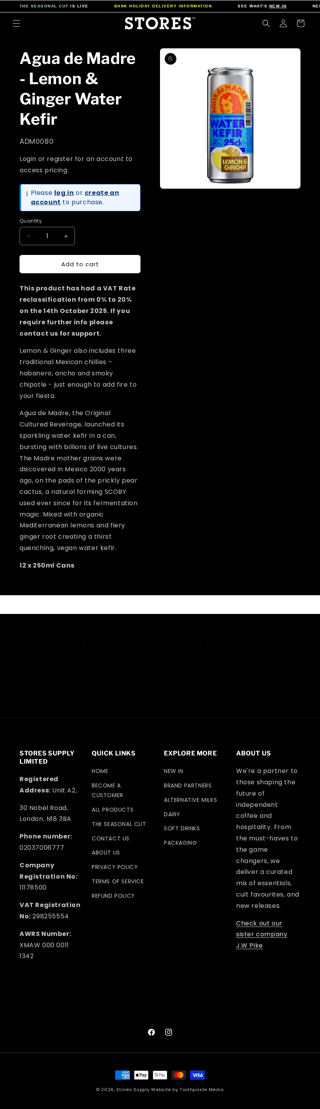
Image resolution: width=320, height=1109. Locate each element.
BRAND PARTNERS (188, 785)
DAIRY (172, 814)
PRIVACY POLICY (115, 867)
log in (64, 192)
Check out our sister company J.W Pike (261, 934)
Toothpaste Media (202, 1089)
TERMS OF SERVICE (118, 881)
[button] (16, 23)
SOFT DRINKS (182, 828)
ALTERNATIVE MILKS (190, 800)
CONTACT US (111, 838)
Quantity (31, 221)
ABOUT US (106, 852)
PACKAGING (180, 843)
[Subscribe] (221, 696)
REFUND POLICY (113, 896)
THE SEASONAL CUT (44, 6)
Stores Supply (132, 1089)
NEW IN (278, 6)
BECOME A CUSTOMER (107, 790)
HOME (100, 771)
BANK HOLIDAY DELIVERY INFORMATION (163, 6)
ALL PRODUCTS (112, 810)
